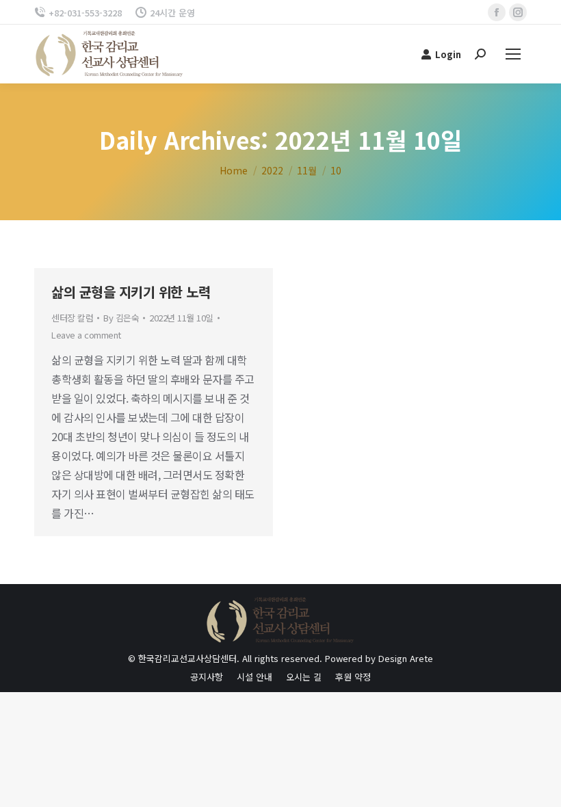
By (121, 317)
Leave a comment (86, 334)
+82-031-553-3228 (85, 12)
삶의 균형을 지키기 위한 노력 (130, 292)
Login (448, 54)
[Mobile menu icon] (513, 54)
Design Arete (405, 658)
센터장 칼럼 (72, 317)
